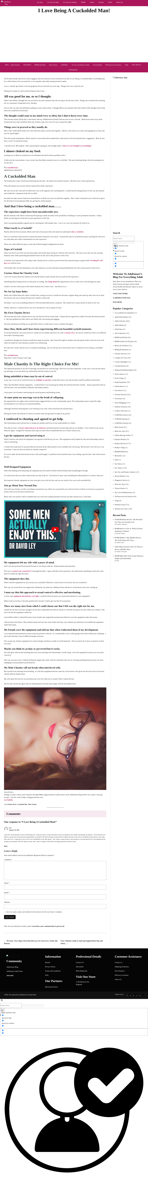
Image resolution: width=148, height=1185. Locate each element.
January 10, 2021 (14, 830)
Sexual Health (120, 476)
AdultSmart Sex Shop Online (27, 995)
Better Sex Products (122, 346)
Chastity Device (12, 804)
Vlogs (126, 65)
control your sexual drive (21, 571)
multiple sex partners (44, 380)
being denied (52, 282)
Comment (8, 860)
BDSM (83, 2)
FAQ (46, 975)
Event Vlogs (119, 378)
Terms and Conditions (53, 971)
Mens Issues (119, 427)
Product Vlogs (120, 448)
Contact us (118, 962)
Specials (101, 2)
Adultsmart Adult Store (14, 971)
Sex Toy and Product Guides (125, 472)
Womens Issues (120, 505)
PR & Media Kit (81, 971)
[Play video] (55, 529)
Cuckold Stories (120, 366)
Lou (10, 828)
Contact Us (80, 962)
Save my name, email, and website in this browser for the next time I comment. (34, 912)
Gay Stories (119, 390)
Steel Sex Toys (120, 484)
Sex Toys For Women (70, 2)
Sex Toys (40, 2)
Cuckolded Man (22, 804)
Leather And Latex (121, 411)
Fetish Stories (119, 386)
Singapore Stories (121, 480)
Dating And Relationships (124, 370)
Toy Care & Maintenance (123, 492)
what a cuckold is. (77, 232)
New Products (120, 971)
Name (6, 883)
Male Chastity (32, 804)
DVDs (110, 2)
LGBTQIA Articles (121, 415)
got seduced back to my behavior (34, 428)
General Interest (120, 395)
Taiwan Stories (120, 488)
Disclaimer (80, 967)
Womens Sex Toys (121, 509)
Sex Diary (118, 464)
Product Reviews (121, 443)
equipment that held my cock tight (26, 596)
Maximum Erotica (51, 987)
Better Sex (119, 2)
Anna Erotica (80, 15)
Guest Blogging (120, 403)
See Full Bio (8, 800)
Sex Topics (118, 468)
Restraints (118, 456)
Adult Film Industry (122, 317)
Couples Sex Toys (121, 358)
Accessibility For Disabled (124, 313)
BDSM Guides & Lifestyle (124, 341)
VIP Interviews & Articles (124, 496)
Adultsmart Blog (12, 967)
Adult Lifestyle (120, 321)
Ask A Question (120, 333)
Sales (116, 460)
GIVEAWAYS (73, 70)
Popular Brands (120, 439)
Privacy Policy (50, 967)
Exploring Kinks (120, 382)
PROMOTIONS (120, 452)
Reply (6, 846)
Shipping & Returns (122, 967)
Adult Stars (119, 329)
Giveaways (119, 399)
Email (6, 893)
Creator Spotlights (121, 362)
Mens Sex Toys (120, 431)
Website (7, 902)
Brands (47, 962)
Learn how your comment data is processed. (48, 926)
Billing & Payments (122, 350)
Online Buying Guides (123, 435)
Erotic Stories (119, 374)
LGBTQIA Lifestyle (122, 423)
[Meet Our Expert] (74, 1110)
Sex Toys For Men (53, 2)
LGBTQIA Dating (121, 419)
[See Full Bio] (14, 800)
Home (7, 65)
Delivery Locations (121, 975)
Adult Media (27, 65)
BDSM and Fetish (121, 337)
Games (92, 2)
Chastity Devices (121, 354)
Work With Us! (136, 65)
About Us (118, 979)
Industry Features (121, 407)
